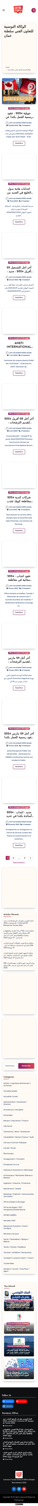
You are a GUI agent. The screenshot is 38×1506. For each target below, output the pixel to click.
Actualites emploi (10, 1091)
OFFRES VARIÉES (10, 1215)
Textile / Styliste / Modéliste (15, 1247)
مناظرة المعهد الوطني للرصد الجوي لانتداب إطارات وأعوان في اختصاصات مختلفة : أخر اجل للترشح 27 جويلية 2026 (18, 955)
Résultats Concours (11, 1234)
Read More (19, 143)
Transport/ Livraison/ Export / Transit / (19, 1258)
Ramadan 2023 (9, 1221)
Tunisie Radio (9, 1263)
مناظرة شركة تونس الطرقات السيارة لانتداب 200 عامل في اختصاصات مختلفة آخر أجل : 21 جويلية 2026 (18, 945)
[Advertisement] (19, 52)
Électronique (8, 1154)
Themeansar (19, 1500)
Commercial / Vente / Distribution (17, 1132)
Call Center (8, 1126)
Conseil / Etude (10, 1148)
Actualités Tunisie (11, 1096)
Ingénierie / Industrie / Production (17, 1183)
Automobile (8, 1115)
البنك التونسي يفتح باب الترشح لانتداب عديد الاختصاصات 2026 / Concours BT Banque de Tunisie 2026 (19, 923)
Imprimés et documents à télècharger (18, 1170)
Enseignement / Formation (14, 1159)
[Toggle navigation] (3, 10)
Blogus (30, 1497)
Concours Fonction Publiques (15, 1143)
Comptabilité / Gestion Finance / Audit (19, 1137)
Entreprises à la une (11, 1164)
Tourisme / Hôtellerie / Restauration (18, 1253)
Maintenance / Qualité (12, 1189)
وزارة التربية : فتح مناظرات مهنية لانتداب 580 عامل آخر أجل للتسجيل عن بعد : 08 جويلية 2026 (19, 965)
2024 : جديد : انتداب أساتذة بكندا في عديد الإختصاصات (19, 816)
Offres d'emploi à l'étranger (19, 108)
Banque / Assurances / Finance (16, 1121)
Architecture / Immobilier (13, 1110)
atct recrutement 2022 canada (20, 123)
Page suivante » (19, 862)
